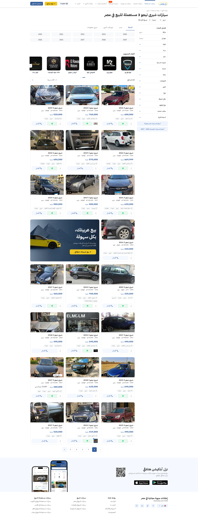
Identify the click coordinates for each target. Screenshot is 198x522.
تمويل (39, 391)
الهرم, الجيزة (92, 391)
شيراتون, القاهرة (91, 298)
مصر (162, 506)
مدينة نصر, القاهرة (91, 119)
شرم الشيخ (128, 119)
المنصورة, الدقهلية (55, 298)
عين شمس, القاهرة (90, 164)
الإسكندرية (57, 119)
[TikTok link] (148, 506)
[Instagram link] (137, 506)
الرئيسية (113, 501)
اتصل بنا (113, 505)
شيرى (122, 119)
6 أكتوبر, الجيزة (56, 391)
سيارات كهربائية (113, 4)
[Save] (104, 88)
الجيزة (129, 391)
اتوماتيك (108, 164)
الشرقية (129, 436)
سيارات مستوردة (126, 4)
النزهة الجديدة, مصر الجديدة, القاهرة (122, 253)
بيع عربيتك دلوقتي (81, 252)
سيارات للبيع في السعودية (78, 508)
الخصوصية (112, 512)
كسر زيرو (114, 298)
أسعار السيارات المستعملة (152, 123)
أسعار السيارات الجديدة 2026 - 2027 (152, 129)
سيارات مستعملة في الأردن (43, 505)
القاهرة (58, 164)
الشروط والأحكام (110, 508)
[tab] (130, 27)
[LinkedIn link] (142, 506)
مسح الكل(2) (142, 20)
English (63, 4)
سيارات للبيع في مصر (80, 501)
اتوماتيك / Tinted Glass (91, 301)
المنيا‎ (129, 298)
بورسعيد (93, 208)
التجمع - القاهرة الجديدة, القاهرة (52, 208)
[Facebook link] (153, 506)
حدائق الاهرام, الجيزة (126, 208)
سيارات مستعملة (150, 4)
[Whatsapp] (123, 124)
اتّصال (109, 123)
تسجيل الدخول (37, 3)
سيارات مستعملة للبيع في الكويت (40, 501)
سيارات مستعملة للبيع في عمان (41, 512)
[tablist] (82, 27)
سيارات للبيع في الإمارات (78, 505)
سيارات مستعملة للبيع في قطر (41, 508)
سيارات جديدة (137, 4)
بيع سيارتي (50, 3)
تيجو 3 (117, 119)
